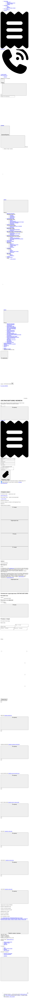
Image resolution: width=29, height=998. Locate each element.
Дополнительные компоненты (14, 237)
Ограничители (12, 232)
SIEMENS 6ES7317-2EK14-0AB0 (13, 802)
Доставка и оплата (10, 3)
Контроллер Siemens (4, 919)
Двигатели (11, 215)
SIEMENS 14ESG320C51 (10, 860)
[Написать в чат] (14, 969)
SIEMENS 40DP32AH (8, 715)
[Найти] (1, 95)
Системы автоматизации (11, 224)
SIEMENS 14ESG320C (8, 831)
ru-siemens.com (11, 568)
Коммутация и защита (10, 227)
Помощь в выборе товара (11, 2)
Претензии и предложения (8, 953)
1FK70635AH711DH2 (6, 917)
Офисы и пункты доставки (14, 251)
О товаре (14, 507)
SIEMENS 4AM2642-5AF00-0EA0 (14, 744)
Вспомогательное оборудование (15, 233)
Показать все (12, 217)
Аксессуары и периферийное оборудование (17, 221)
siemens (19, 918)
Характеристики (14, 520)
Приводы (11, 220)
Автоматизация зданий (10, 218)
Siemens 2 (16, 919)
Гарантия (8, 4)
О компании (6, 5)
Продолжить (4, 699)
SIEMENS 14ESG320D (8, 889)
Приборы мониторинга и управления (16, 226)
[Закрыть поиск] (14, 89)
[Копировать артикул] (12, 384)
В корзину (14, 407)
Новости (8, 9)
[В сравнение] (1, 702)
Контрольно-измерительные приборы (13, 235)
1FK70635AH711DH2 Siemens (15, 917)
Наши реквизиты (6, 950)
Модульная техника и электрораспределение (14, 231)
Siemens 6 (19, 919)
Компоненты (12, 324)
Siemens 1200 (23, 919)
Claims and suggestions (7, 954)
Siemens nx (26, 918)
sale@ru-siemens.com (4, 75)
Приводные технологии (10, 213)
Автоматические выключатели (15, 229)
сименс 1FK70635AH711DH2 (12, 918)
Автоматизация (9, 240)
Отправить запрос (5, 492)
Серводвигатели (12, 216)
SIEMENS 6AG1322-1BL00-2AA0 (13, 773)
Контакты (8, 7)
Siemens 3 (12, 919)
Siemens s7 (22, 918)
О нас (8, 6)
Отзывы (14, 533)
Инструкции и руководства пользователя (16, 238)
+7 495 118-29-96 (3, 74)
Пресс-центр (6, 8)
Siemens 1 (9, 919)
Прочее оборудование (10, 241)
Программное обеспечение (14, 222)
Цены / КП (11, 243)
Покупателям (6, 1)
